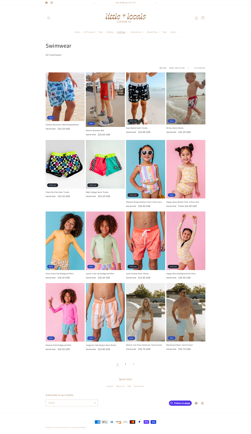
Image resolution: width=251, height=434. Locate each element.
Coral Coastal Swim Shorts (137, 273)
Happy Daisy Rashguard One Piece (181, 273)
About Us (120, 386)
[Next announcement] (156, 3)
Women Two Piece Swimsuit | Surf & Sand (144, 345)
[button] (49, 18)
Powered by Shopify (78, 427)
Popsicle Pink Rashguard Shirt (58, 345)
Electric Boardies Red (95, 130)
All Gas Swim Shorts (174, 128)
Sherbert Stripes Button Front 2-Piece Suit (144, 202)
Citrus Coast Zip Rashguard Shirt (59, 273)
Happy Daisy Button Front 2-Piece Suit (182, 202)
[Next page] (133, 364)
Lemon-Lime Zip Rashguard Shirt (100, 273)
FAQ (129, 386)
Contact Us (139, 386)
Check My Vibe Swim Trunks (57, 192)
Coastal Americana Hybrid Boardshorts (62, 125)
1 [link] (117, 363)
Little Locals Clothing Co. (61, 427)
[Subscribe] (94, 403)
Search (110, 386)
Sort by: (162, 67)
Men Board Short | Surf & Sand (179, 345)
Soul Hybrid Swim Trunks (136, 128)
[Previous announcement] (94, 3)
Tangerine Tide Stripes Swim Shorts (101, 345)
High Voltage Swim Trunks (97, 192)
